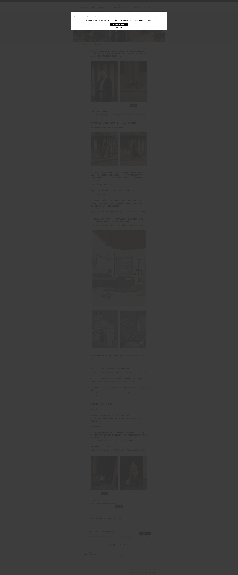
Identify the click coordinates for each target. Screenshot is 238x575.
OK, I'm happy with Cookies (119, 24)
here (124, 17)
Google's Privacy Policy (139, 20)
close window (119, 27)
